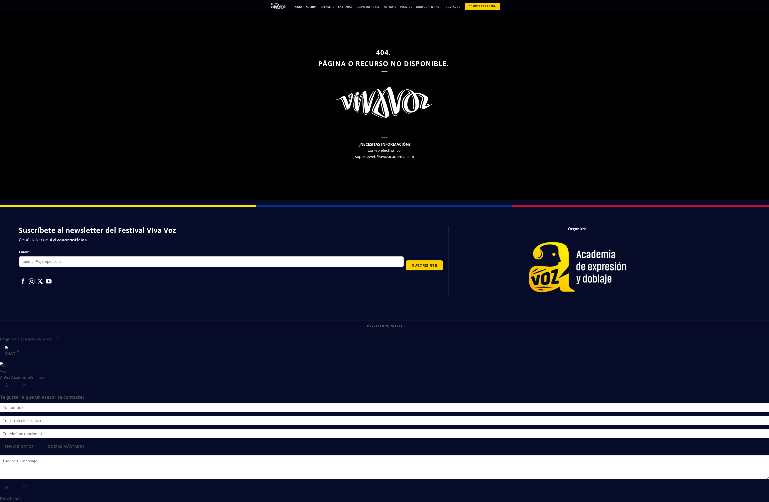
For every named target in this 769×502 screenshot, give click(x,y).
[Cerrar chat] (24, 385)
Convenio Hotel (368, 7)
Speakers (327, 7)
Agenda (311, 7)
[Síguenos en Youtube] (48, 282)
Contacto (453, 7)
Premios (406, 7)
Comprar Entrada (482, 6)
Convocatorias (429, 7)
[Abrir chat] (12, 352)
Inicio (298, 7)
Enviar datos (19, 446)
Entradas (345, 7)
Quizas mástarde (66, 446)
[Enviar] (24, 487)
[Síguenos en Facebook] (23, 282)
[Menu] (6, 385)
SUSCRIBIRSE (424, 265)
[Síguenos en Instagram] (31, 282)
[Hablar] (6, 487)
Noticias (390, 7)
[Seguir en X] (40, 282)
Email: (24, 252)
